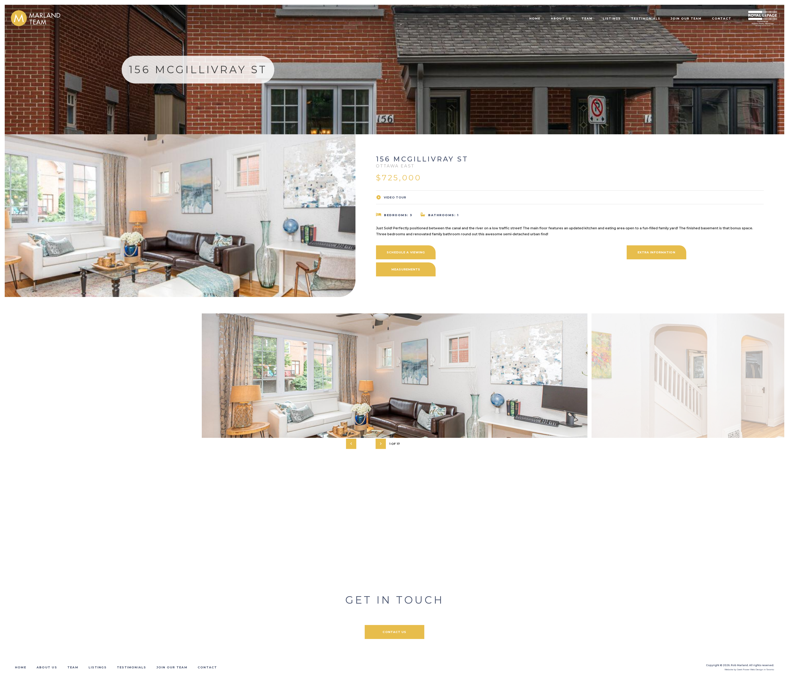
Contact (721, 18)
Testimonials (646, 18)
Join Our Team (686, 18)
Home (535, 18)
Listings (612, 18)
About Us (561, 18)
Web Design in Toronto (762, 669)
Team (587, 18)
